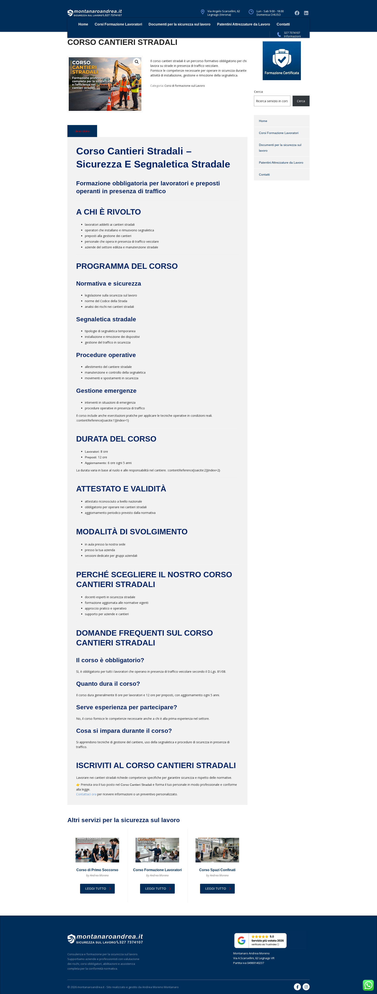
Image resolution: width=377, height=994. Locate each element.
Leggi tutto (95, 888)
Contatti (283, 24)
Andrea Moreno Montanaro (160, 987)
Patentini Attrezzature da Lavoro (243, 24)
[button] (137, 62)
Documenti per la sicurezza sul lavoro (180, 24)
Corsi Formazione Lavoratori (118, 24)
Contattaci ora (86, 794)
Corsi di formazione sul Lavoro (185, 86)
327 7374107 (292, 33)
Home (83, 24)
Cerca (258, 92)
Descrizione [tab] (82, 131)
